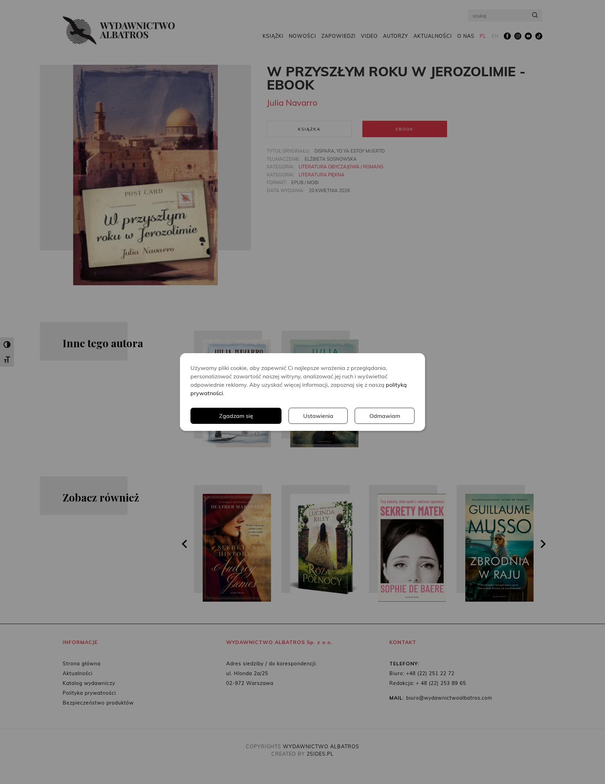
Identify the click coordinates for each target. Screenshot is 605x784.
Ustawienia (318, 415)
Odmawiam (384, 415)
